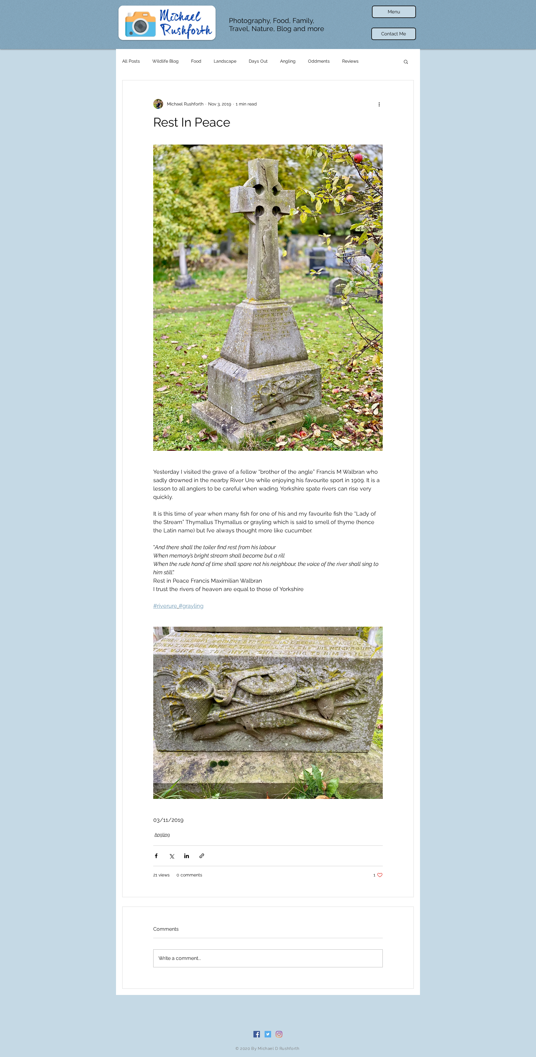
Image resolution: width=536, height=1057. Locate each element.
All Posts (131, 61)
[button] (394, 12)
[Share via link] (202, 856)
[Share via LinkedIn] (187, 856)
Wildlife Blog (165, 61)
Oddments (319, 61)
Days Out (258, 61)
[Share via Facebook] (156, 856)
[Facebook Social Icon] (256, 1034)
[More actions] (379, 104)
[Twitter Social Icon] (268, 1034)
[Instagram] (279, 1034)
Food (196, 61)
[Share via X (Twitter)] (171, 856)
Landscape (225, 61)
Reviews (350, 61)
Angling (288, 61)
